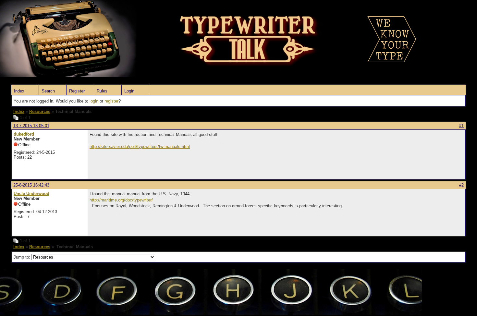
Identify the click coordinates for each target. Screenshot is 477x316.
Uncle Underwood (31, 193)
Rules (102, 91)
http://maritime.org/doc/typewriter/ (121, 200)
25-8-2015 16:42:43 (31, 185)
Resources (39, 111)
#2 (461, 185)
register (111, 101)
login (94, 101)
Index (19, 91)
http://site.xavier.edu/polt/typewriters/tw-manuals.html (140, 146)
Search (48, 91)
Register (77, 91)
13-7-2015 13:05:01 (31, 125)
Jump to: (22, 257)
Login (129, 91)
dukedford (24, 134)
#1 (461, 125)
